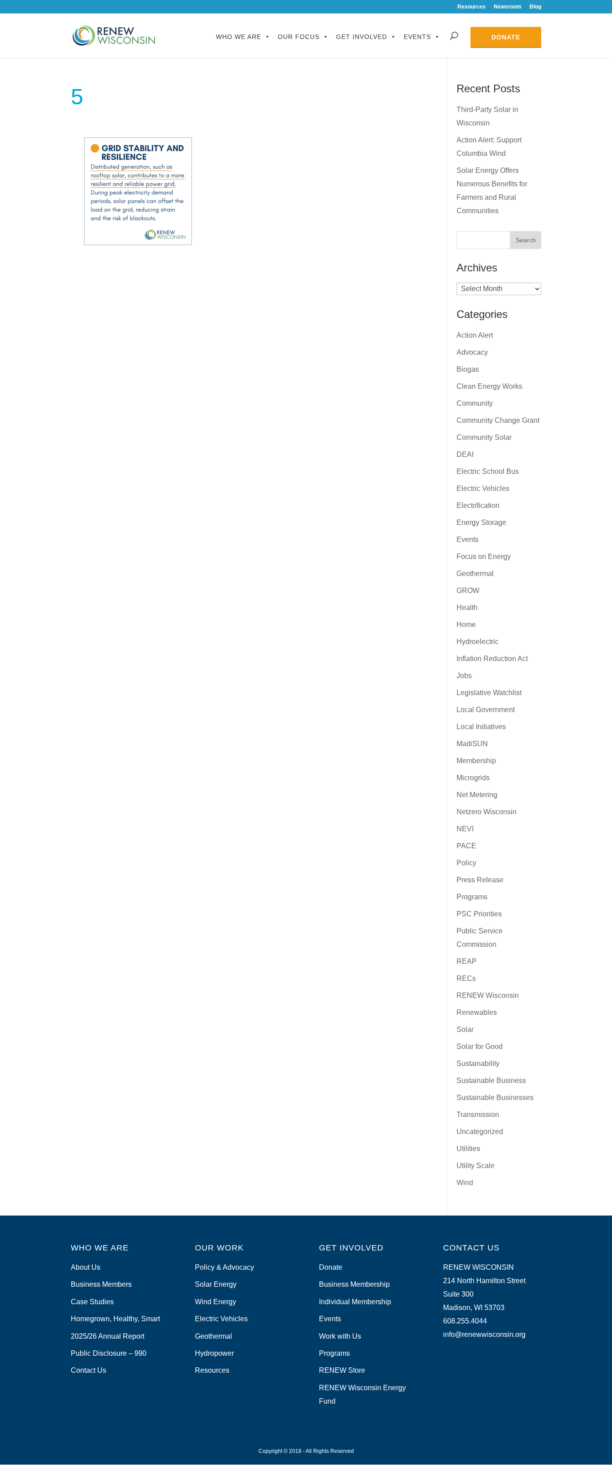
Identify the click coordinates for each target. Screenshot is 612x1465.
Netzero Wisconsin (487, 812)
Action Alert (475, 335)
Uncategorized (480, 1131)
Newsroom (507, 7)
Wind (465, 1182)
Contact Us (88, 1370)
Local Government (486, 709)
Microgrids (473, 778)
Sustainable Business (491, 1080)
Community (475, 403)
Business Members (101, 1284)
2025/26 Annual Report (107, 1336)
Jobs (464, 675)
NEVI (465, 829)
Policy (466, 863)
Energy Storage (481, 522)
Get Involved (361, 36)
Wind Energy (215, 1302)
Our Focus (298, 36)
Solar (465, 1029)
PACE (466, 846)
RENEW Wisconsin (488, 995)
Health (467, 607)
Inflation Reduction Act (492, 658)
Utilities (468, 1148)
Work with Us (340, 1336)
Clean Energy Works (489, 386)
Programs (472, 897)
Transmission (478, 1114)
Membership (476, 761)
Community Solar (484, 437)
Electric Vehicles (483, 488)
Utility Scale (476, 1165)
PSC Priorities (479, 914)
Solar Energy (216, 1284)
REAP (467, 961)
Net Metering (477, 795)
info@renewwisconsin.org (484, 1334)
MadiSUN (472, 744)
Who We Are (238, 36)
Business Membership (354, 1284)
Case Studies (92, 1302)
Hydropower (214, 1353)
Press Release (480, 880)
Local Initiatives (481, 726)
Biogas (468, 369)
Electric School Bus (488, 471)
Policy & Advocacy (224, 1267)
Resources (471, 7)
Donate (505, 37)
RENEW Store (342, 1370)
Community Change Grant (498, 420)
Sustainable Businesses (495, 1097)
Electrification (478, 505)
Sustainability (478, 1063)
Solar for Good (480, 1046)
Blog (535, 7)
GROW (468, 590)
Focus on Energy (484, 556)
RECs (466, 978)
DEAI (465, 454)
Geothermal (475, 573)
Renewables (477, 1012)
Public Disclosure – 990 (109, 1353)
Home (466, 624)
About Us (85, 1267)
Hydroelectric (478, 641)
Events (417, 36)
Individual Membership (355, 1302)
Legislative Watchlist (489, 692)
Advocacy (472, 352)
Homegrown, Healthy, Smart (115, 1319)
